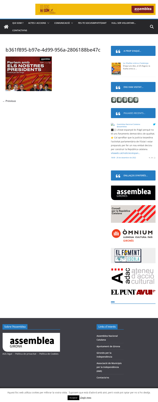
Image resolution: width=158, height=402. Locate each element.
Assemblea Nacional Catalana (128, 124)
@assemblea (122, 126)
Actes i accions (37, 22)
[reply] (149, 157)
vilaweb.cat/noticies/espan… (125, 153)
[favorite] (155, 157)
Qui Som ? (17, 22)
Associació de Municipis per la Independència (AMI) (109, 367)
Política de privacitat (25, 353)
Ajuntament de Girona (108, 346)
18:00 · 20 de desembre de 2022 (123, 157)
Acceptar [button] (73, 397)
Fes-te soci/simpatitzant (92, 22)
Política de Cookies (48, 353)
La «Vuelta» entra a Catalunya (135, 63)
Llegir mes (85, 397)
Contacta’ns (19, 30)
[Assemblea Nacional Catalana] (113, 125)
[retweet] (152, 157)
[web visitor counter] (125, 98)
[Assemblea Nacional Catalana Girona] (6, 26)
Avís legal (7, 353)
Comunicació (62, 22)
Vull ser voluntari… (123, 22)
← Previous (9, 101)
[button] (47, 23)
